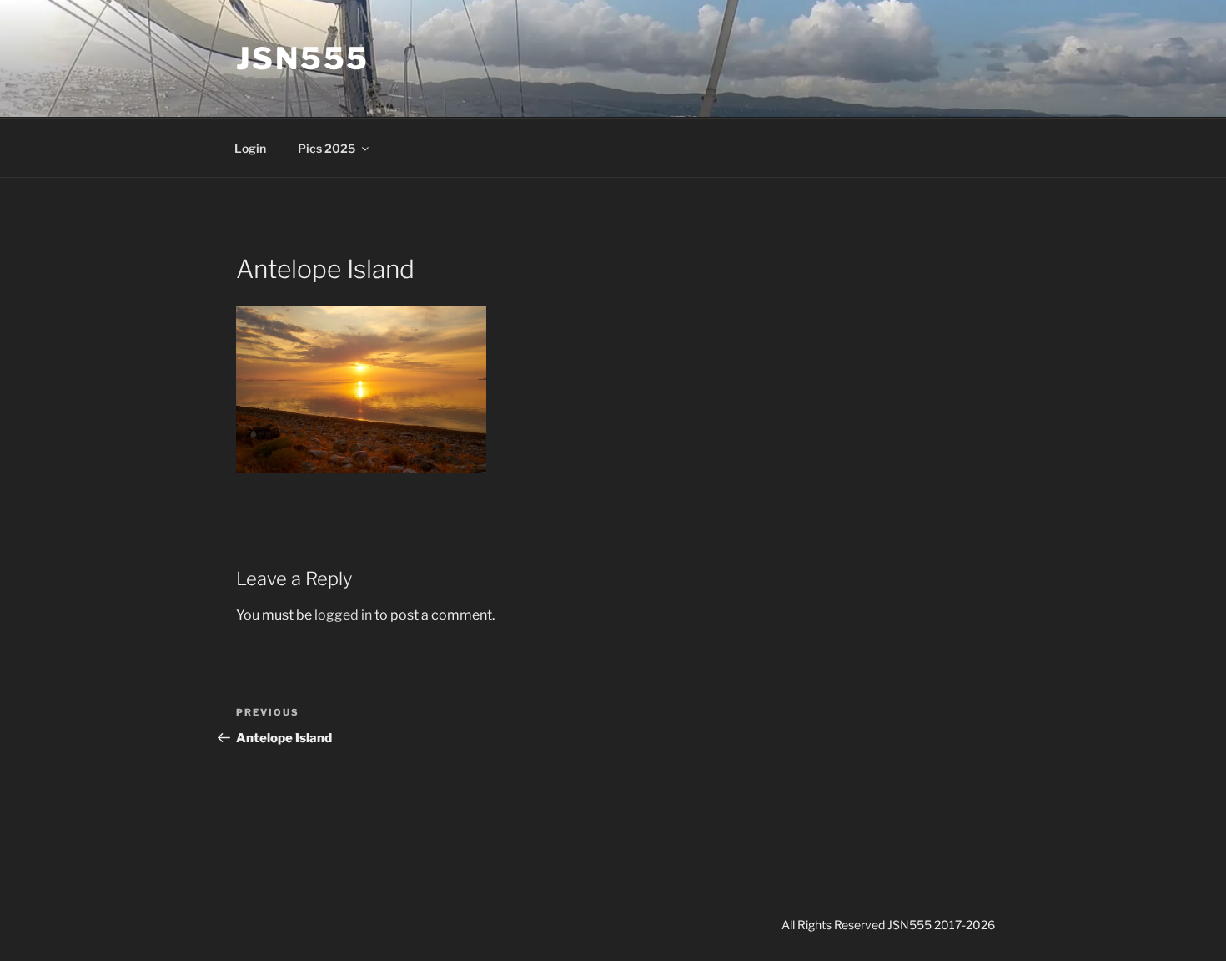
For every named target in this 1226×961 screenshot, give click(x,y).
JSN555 (302, 58)
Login (250, 148)
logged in (343, 615)
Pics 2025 (326, 148)
